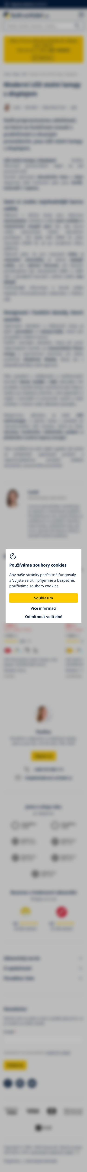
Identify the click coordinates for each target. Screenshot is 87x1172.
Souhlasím (43, 598)
